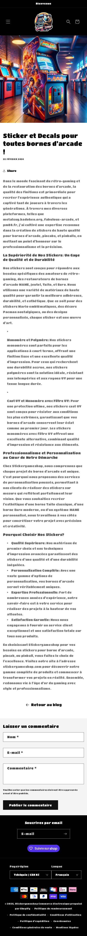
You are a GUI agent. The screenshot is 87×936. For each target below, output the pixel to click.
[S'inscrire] (65, 834)
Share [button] (12, 170)
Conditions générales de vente (32, 927)
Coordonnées (62, 921)
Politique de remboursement (53, 908)
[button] (8, 21)
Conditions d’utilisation (65, 914)
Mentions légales (67, 927)
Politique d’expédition (34, 921)
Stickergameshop (26, 903)
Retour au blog (46, 705)
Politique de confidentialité (28, 914)
